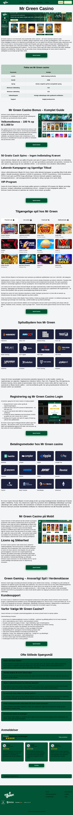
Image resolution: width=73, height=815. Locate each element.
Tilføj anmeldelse (63, 737)
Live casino (26, 220)
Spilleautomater (62, 220)
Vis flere (36, 765)
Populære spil (8, 220)
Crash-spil (44, 220)
